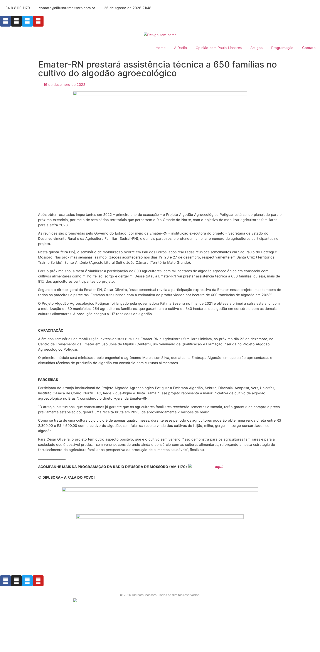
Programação (282, 48)
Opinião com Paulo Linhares (219, 48)
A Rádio (180, 48)
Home (160, 48)
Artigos (256, 48)
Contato (309, 48)
